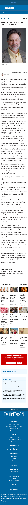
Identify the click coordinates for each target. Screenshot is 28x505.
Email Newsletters (14, 489)
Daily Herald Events (14, 424)
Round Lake (20, 273)
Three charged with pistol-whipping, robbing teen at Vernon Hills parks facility (14, 386)
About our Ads (14, 471)
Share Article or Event (14, 463)
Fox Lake (10, 271)
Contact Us (14, 442)
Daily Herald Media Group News (14, 426)
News (25, 18)
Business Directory (14, 480)
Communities (3, 271)
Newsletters (14, 465)
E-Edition (14, 456)
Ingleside (2, 273)
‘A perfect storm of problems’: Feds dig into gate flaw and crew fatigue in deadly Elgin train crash (14, 395)
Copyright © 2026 (5, 494)
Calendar (14, 460)
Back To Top (14, 409)
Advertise (14, 474)
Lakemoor (8, 273)
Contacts (14, 478)
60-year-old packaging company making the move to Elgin (14, 399)
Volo (8, 276)
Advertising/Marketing (14, 437)
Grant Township (18, 271)
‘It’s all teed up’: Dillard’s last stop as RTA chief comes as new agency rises (13, 390)
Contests (14, 458)
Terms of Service (14, 431)
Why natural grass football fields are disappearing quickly (14, 382)
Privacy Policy (14, 428)
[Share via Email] (10, 19)
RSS (14, 487)
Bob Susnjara (6, 74)
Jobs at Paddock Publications (14, 439)
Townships (2, 276)
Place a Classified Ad (14, 476)
